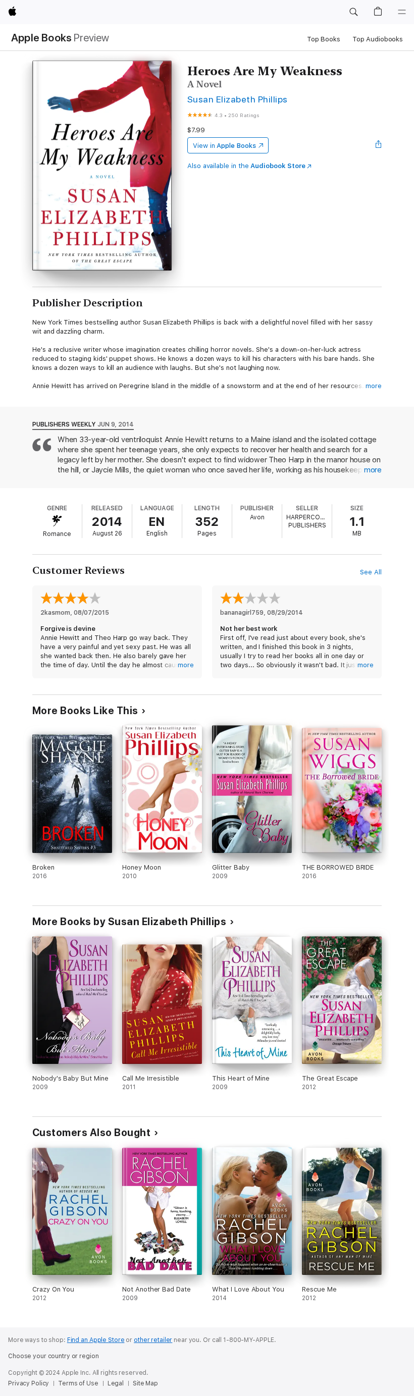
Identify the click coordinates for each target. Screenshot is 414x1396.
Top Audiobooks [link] (377, 39)
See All (371, 572)
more (374, 386)
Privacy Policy (28, 1383)
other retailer (153, 1340)
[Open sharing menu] (378, 145)
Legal (116, 1383)
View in (224, 145)
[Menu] (402, 12)
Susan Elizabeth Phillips (237, 99)
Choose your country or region (53, 1356)
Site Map (145, 1383)
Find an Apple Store (96, 1340)
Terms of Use (78, 1383)
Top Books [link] (323, 39)
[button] (353, 12)
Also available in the (246, 166)
